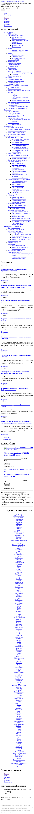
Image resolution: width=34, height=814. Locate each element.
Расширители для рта (18, 58)
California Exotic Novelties (19, 540)
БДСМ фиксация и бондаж (16, 35)
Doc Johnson (19, 546)
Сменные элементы (14, 82)
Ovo (19, 659)
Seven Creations (18, 692)
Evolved (18, 569)
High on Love (19, 582)
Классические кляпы (18, 55)
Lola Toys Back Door (19, 617)
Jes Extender (18, 600)
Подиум (18, 761)
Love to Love (19, 619)
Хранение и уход (13, 84)
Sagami (19, 682)
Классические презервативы (17, 131)
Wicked (19, 739)
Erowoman (19, 564)
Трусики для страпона (18, 202)
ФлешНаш (19, 764)
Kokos (19, 609)
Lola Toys (19, 616)
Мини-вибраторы (17, 192)
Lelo (18, 613)
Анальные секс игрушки (15, 137)
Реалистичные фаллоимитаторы (21, 220)
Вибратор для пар (17, 163)
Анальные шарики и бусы (20, 150)
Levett (19, 614)
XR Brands (19, 747)
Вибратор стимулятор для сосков (18, 160)
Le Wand (18, 611)
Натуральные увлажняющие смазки (19, 102)
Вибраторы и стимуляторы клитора (19, 179)
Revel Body (18, 676)
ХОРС (19, 766)
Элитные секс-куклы (18, 249)
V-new (19, 727)
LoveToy (18, 622)
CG (19, 541)
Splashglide (19, 708)
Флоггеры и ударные (14, 71)
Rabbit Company (19, 672)
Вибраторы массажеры (19, 166)
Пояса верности (13, 66)
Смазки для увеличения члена (17, 108)
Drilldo (19, 551)
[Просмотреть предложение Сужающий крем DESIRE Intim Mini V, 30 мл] (18, 471)
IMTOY (18, 590)
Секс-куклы (11, 244)
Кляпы (10, 53)
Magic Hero (18, 625)
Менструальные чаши (18, 208)
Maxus (19, 630)
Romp (19, 677)
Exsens (19, 571)
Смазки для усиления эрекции (21, 100)
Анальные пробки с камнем (20, 144)
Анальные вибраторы (18, 140)
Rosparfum (7, 439)
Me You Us (19, 632)
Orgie (18, 655)
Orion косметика (19, 658)
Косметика (7, 110)
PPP (19, 671)
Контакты (7, 24)
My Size (18, 640)
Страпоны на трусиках (19, 200)
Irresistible (19, 596)
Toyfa (18, 722)
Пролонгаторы (12, 105)
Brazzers (18, 538)
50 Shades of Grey (19, 516)
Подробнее (4, 280)
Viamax (19, 729)
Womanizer (19, 742)
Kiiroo (19, 606)
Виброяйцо (15, 168)
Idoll (18, 588)
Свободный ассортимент (19, 763)
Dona (18, 548)
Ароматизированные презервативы (19, 129)
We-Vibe (18, 735)
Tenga (19, 716)
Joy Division (18, 603)
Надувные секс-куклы (18, 245)
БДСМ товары (8, 32)
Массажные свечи (13, 123)
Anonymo (19, 520)
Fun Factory (18, 574)
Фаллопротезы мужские (15, 250)
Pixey (18, 664)
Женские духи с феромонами (21, 115)
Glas (18, 577)
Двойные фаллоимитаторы (20, 212)
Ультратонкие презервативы (16, 134)
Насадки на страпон (18, 197)
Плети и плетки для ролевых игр (22, 73)
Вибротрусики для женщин (20, 190)
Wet (19, 737)
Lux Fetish (19, 624)
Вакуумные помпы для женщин (18, 155)
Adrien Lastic (19, 519)
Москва (19, 758)
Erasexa (19, 556)
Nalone (19, 643)
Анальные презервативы (15, 127)
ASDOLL (19, 527)
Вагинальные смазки (14, 89)
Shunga (19, 701)
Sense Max (19, 690)
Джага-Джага (19, 755)
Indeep (19, 592)
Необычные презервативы (16, 132)
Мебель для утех (13, 61)
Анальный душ (16, 152)
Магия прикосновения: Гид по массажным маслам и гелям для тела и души (15, 372)
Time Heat (19, 718)
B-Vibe (19, 528)
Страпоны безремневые (19, 199)
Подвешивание (16, 47)
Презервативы (8, 126)
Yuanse (19, 750)
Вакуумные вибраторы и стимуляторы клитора (19, 181)
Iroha (18, 595)
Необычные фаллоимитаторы (21, 218)
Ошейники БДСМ (17, 45)
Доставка (7, 21)
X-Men (19, 743)
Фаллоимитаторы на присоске (21, 221)
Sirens (19, 705)
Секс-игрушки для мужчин (12, 226)
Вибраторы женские (14, 161)
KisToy (19, 608)
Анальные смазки (13, 87)
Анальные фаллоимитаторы (20, 148)
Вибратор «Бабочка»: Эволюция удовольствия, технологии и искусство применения (16, 286)
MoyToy (18, 638)
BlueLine (18, 537)
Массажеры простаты (14, 231)
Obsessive (19, 650)
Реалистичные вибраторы (20, 178)
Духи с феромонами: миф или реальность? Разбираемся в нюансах (14, 389)
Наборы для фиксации (18, 39)
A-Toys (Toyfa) (18, 517)
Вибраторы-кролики (18, 187)
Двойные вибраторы (18, 169)
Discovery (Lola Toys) (18, 545)
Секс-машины (12, 69)
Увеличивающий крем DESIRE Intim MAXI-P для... (16, 454)
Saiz (19, 684)
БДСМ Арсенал (19, 752)
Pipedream (19, 663)
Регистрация (8, 15)
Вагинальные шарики (14, 153)
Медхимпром (19, 756)
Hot (19, 585)
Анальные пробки (17, 142)
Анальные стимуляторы (19, 147)
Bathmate (19, 533)
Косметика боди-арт (14, 116)
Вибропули (15, 189)
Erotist (19, 561)
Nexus (19, 645)
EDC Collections (19, 554)
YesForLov (19, 748)
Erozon (19, 566)
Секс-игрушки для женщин (12, 136)
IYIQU (19, 598)
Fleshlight (19, 572)
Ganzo (19, 575)
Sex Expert (19, 693)
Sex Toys (18, 695)
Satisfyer (18, 687)
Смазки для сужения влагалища (18, 106)
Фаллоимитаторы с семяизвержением (17, 223)
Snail (18, 706)
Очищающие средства (15, 79)
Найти (3, 10)
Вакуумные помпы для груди (21, 157)
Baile (18, 530)
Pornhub (18, 669)
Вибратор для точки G (18, 165)
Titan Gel (18, 719)
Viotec (19, 730)
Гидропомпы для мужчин (16, 229)
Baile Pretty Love (19, 532)
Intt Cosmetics (19, 593)
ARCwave (19, 524)
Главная (6, 18)
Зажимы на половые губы (20, 50)
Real (18, 674)
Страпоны (11, 195)
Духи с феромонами (14, 113)
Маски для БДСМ (13, 60)
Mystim (19, 642)
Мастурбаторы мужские (15, 233)
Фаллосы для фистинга (19, 205)
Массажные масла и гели (15, 118)
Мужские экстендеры (14, 241)
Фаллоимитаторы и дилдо (16, 210)
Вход (5, 13)
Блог (5, 19)
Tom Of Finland (18, 721)
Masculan (19, 629)
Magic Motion (19, 627)
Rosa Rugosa (19, 679)
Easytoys (18, 553)
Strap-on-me (18, 709)
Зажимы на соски (17, 52)
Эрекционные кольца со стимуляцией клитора (19, 257)
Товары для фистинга (14, 203)
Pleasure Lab (19, 667)
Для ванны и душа (13, 111)
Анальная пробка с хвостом (20, 139)
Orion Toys (19, 656)
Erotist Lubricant (19, 562)
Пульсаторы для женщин (15, 194)
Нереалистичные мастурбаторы (21, 237)
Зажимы (10, 48)
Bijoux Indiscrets (19, 535)
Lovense (18, 621)
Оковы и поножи (17, 43)
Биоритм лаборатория (19, 753)
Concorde (19, 543)
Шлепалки (15, 74)
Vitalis (19, 732)
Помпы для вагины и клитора (21, 158)
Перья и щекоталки (14, 64)
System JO (19, 714)
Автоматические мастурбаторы (21, 234)
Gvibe (19, 580)
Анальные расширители (19, 145)
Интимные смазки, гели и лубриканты (16, 85)
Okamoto (18, 651)
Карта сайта (8, 26)
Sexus (19, 697)
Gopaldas (19, 579)
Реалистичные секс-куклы (20, 247)
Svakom (19, 711)
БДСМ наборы (12, 34)
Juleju (18, 604)
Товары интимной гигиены (16, 207)
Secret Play (19, 688)
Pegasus (19, 661)
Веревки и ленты (17, 37)
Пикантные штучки (19, 760)
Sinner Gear (18, 703)
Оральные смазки (13, 103)
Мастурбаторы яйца (18, 236)
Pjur (19, 666)
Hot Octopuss (19, 587)
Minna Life (19, 635)
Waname (18, 734)
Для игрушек (8, 77)
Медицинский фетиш (14, 63)
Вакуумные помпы (14, 228)
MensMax (19, 634)
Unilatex (18, 726)
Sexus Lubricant (18, 698)
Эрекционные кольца (14, 252)
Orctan (19, 653)
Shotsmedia (19, 700)
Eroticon (18, 559)
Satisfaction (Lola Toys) (19, 685)
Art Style (18, 525)
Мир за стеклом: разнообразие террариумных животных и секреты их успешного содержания (16, 422)
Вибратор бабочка (17, 184)
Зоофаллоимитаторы (18, 216)
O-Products (19, 648)
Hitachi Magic (19, 583)
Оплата (6, 22)
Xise (18, 745)
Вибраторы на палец (18, 186)
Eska (18, 567)
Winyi (19, 740)
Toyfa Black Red (19, 724)
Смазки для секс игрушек (16, 81)
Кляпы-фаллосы (17, 56)
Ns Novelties (19, 646)
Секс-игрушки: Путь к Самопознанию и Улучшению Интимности (14, 269)
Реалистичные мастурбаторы (21, 239)
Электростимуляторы (14, 76)
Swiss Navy (18, 713)
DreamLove (18, 550)
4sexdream (19, 514)
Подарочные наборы (14, 124)
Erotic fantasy (19, 558)
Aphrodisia (19, 522)
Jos (19, 601)
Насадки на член (13, 242)
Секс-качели (12, 68)
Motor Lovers (19, 637)
